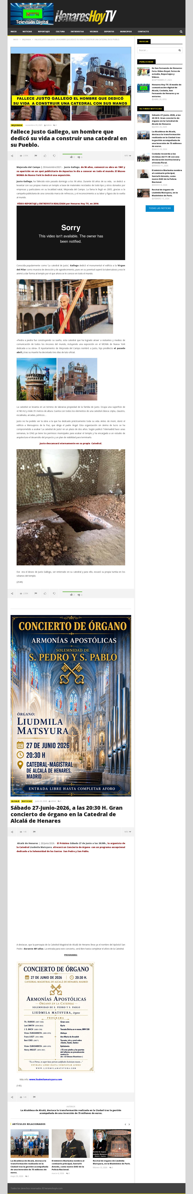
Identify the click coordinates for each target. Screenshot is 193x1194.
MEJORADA (16, 125)
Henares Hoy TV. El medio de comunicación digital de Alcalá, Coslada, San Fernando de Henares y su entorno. (166, 90)
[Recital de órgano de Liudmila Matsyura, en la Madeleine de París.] (112, 1143)
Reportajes (44, 31)
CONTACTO (143, 31)
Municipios (126, 31)
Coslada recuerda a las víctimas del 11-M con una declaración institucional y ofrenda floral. (166, 158)
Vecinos (94, 31)
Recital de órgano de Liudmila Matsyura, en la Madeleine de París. (111, 1162)
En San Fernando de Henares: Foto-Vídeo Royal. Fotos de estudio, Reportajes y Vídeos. (167, 72)
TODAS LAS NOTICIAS (160, 208)
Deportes (109, 31)
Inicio (14, 31)
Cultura (60, 31)
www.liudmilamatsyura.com (46, 1079)
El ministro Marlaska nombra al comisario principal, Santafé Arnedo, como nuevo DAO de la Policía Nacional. (68, 1165)
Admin (49, 125)
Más (127, 155)
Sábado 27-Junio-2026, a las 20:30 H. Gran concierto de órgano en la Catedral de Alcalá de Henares (67, 814)
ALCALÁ (15, 801)
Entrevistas (77, 31)
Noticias (27, 31)
